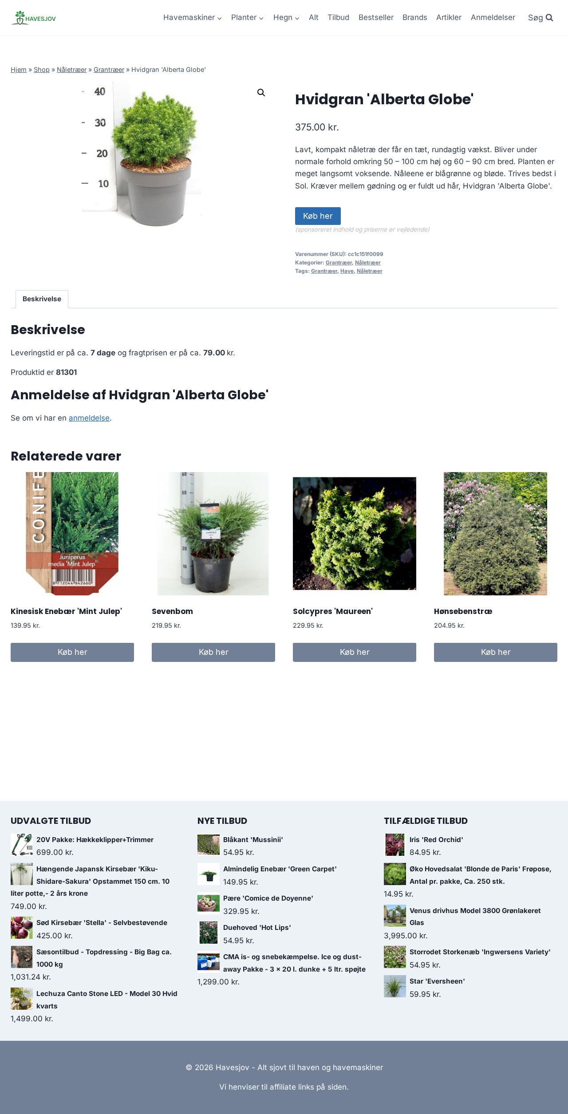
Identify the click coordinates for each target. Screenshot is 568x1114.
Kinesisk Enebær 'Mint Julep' (66, 611)
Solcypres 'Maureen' (333, 611)
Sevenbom (172, 611)
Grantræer (109, 69)
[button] (261, 93)
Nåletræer (72, 69)
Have (347, 271)
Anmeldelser (493, 17)
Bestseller (376, 17)
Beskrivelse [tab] (42, 299)
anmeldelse (89, 417)
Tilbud (338, 17)
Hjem (19, 69)
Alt (314, 17)
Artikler (449, 17)
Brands (414, 17)
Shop (42, 69)
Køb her (318, 215)
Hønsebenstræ (463, 611)
